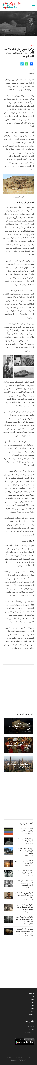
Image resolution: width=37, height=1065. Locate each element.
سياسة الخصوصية (28, 1032)
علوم (32, 1008)
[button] (18, 184)
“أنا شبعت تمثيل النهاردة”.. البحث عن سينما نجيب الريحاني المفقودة (25, 883)
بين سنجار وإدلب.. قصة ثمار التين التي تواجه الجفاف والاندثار (24, 851)
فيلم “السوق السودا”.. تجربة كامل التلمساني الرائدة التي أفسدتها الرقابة (24, 919)
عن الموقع (31, 1026)
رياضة (32, 999)
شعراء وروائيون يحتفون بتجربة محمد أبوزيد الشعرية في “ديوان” (23, 895)
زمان (32, 1002)
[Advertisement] (18, 679)
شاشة (32, 1005)
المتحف (32, 45)
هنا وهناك (31, 993)
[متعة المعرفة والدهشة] (16, 5)
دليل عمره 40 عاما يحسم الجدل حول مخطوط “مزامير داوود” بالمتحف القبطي (19, 726)
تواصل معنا (31, 1029)
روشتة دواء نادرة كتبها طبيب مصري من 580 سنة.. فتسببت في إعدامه (19, 745)
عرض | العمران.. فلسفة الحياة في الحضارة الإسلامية (19, 765)
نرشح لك (31, 1014)
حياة (33, 996)
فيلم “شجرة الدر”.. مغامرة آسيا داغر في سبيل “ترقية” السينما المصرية (25, 907)
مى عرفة (32, 73)
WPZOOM (22, 1060)
